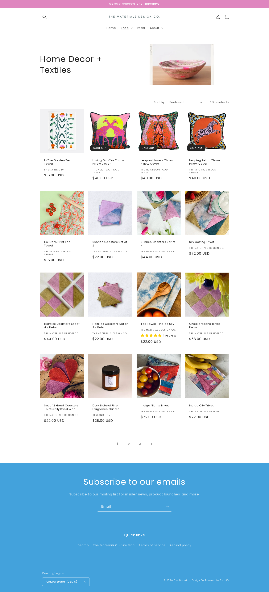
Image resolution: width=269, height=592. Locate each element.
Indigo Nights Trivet (155, 405)
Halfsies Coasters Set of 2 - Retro (110, 325)
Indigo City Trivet (201, 405)
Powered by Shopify (217, 580)
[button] (44, 16)
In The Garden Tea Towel (57, 162)
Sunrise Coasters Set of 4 (158, 244)
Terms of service (152, 545)
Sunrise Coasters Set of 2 (109, 244)
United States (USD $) (61, 582)
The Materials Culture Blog (114, 545)
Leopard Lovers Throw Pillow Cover (157, 162)
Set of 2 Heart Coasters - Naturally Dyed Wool (61, 407)
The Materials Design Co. (189, 580)
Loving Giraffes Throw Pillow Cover (108, 162)
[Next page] (151, 444)
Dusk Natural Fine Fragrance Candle (106, 407)
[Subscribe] (167, 507)
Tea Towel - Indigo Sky (157, 324)
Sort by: (159, 102)
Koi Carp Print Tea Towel (57, 244)
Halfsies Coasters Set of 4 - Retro (61, 325)
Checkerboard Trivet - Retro (205, 325)
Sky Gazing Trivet (201, 242)
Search (83, 545)
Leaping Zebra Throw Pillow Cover (204, 162)
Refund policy (180, 545)
